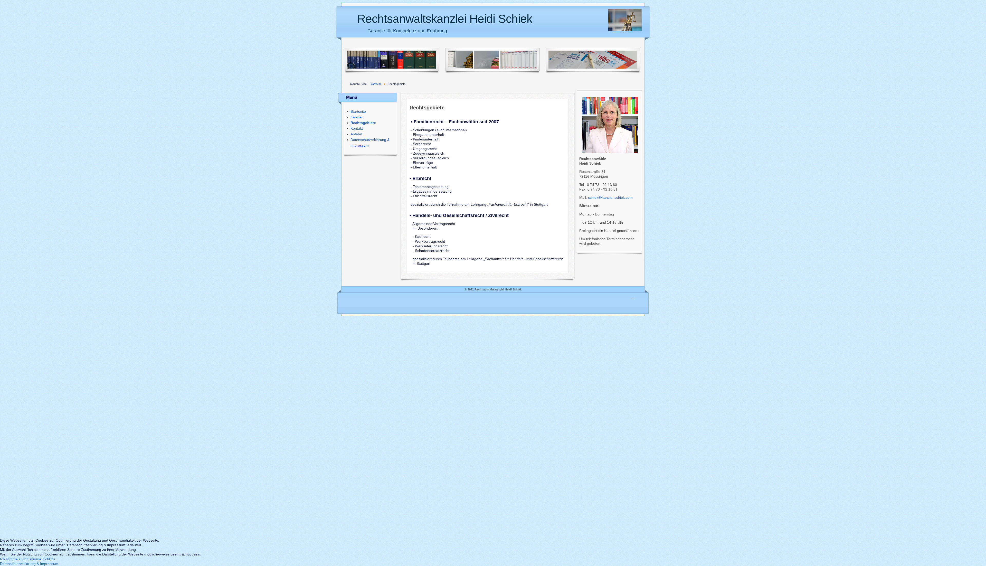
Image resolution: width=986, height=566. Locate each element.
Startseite (358, 111)
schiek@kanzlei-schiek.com (610, 197)
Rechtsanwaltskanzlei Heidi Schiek (444, 18)
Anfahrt (356, 134)
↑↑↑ (633, 298)
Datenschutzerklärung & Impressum (29, 564)
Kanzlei (356, 117)
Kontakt (356, 128)
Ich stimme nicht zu (39, 559)
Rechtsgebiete (363, 123)
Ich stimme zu (11, 559)
